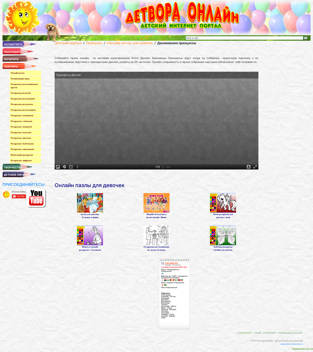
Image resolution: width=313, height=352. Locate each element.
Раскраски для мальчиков (23, 110)
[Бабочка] (223, 235)
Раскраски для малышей (23, 98)
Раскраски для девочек (22, 104)
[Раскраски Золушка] (156, 235)
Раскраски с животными (22, 149)
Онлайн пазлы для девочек (130, 43)
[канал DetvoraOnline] (36, 198)
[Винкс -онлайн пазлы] (156, 202)
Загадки (258, 333)
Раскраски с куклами (21, 132)
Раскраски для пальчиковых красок (24, 86)
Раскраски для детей (20, 93)
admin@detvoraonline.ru (292, 344)
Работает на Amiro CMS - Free (302, 349)
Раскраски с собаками (21, 121)
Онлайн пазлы (17, 73)
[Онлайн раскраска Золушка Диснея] (90, 235)
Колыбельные (270, 333)
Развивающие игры (20, 78)
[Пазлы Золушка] (90, 202)
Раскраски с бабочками (22, 143)
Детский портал (68, 43)
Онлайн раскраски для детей (290, 333)
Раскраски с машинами (22, 115)
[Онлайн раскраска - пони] (223, 202)
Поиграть (94, 43)
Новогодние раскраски (22, 155)
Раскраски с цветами (21, 138)
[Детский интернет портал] (22, 17)
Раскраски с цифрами (21, 160)
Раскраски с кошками (21, 126)
